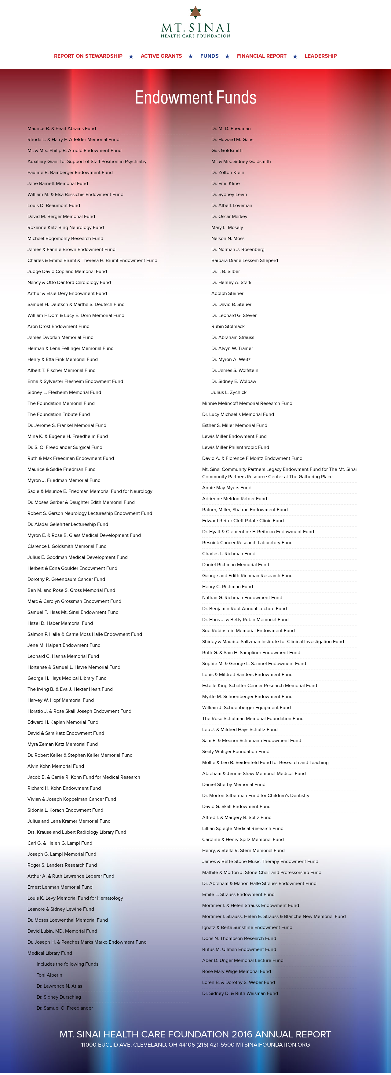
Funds (209, 56)
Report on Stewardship (88, 56)
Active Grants (161, 56)
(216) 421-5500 (215, 1044)
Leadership (321, 56)
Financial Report (262, 56)
